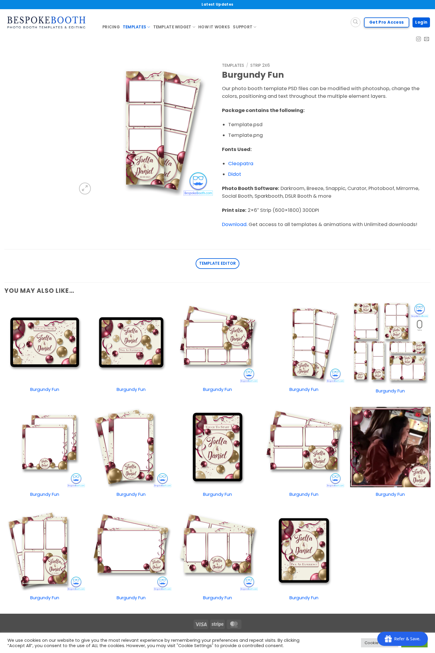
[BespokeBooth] (49, 22)
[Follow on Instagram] (418, 39)
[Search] (355, 22)
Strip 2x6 (260, 65)
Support (242, 27)
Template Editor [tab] (217, 263)
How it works (214, 27)
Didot (234, 174)
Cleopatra (240, 163)
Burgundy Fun (44, 389)
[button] (85, 188)
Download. (234, 224)
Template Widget (172, 27)
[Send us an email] (426, 39)
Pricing (111, 27)
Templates (134, 27)
